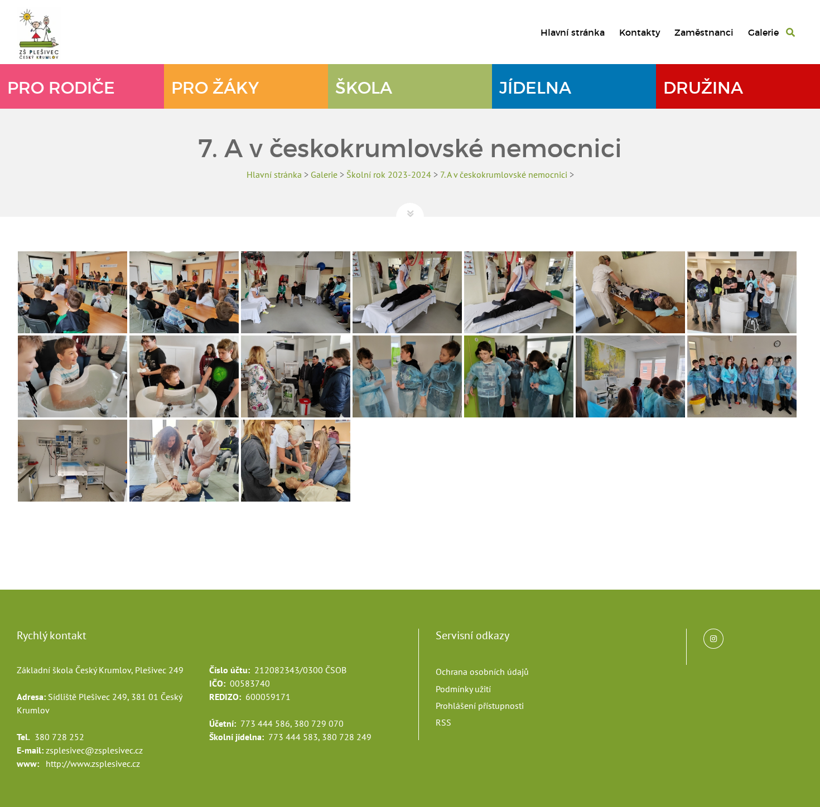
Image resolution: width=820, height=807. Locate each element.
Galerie (324, 174)
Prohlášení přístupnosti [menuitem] (480, 705)
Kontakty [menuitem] (639, 32)
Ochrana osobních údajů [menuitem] (482, 671)
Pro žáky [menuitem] (215, 87)
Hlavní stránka (274, 174)
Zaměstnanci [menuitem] (704, 32)
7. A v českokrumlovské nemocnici (503, 174)
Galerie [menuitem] (763, 32)
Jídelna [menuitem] (535, 87)
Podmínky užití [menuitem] (463, 688)
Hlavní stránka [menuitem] (573, 32)
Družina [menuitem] (703, 87)
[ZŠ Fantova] (45, 33)
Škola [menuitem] (363, 87)
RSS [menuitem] (443, 722)
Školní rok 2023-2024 (388, 174)
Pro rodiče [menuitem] (61, 87)
